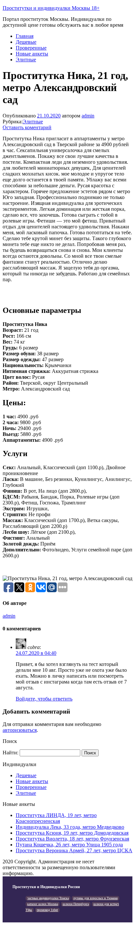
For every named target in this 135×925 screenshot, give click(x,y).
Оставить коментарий (27, 127)
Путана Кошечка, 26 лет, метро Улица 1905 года (69, 844)
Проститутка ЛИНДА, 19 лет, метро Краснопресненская (56, 818)
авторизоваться (20, 730)
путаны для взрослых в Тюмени (95, 898)
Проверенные (31, 48)
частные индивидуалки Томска (48, 898)
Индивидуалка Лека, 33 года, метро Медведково (70, 827)
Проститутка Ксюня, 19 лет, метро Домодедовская (72, 833)
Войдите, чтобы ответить (44, 698)
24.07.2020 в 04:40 (36, 653)
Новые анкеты (32, 53)
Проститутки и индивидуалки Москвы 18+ (51, 8)
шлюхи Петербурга (76, 904)
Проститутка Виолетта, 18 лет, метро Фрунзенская (72, 838)
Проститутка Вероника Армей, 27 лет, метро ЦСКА (74, 850)
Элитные (26, 59)
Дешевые (26, 42)
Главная (24, 36)
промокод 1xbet (47, 910)
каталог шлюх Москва (42, 904)
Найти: (10, 752)
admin (88, 115)
